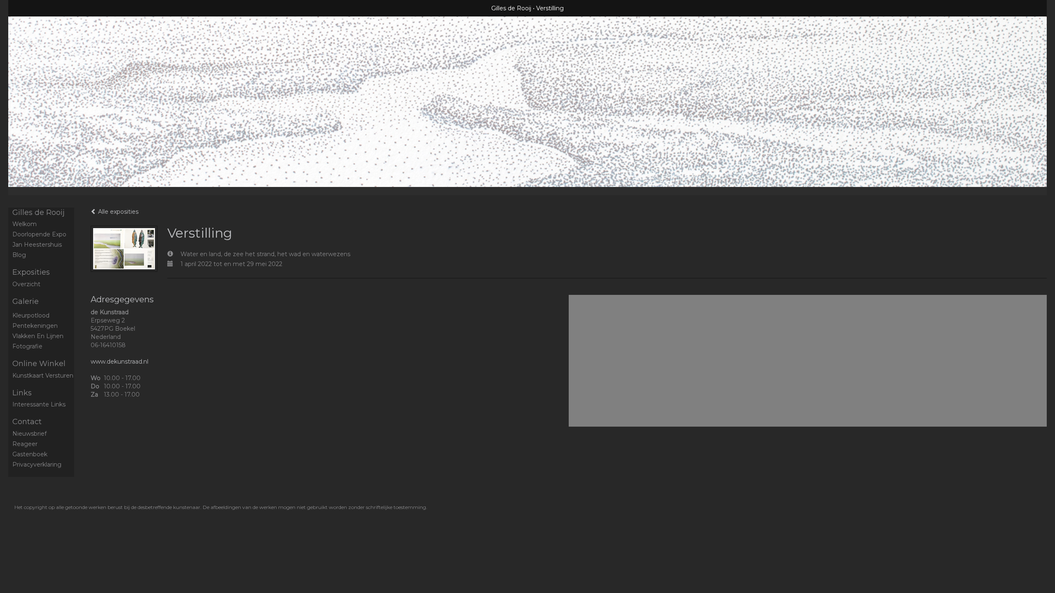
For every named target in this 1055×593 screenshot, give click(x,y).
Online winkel (39, 363)
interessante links (39, 404)
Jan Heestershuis (37, 244)
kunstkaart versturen (42, 375)
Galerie (25, 301)
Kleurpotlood (30, 315)
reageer (25, 444)
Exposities (31, 272)
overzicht (26, 284)
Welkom (24, 224)
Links (22, 392)
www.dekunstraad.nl (119, 361)
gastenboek (29, 454)
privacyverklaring (36, 464)
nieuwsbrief (29, 433)
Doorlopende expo (39, 234)
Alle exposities (117, 211)
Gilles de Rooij (511, 8)
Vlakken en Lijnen (37, 336)
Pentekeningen (35, 325)
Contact (27, 421)
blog (19, 255)
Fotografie (27, 346)
